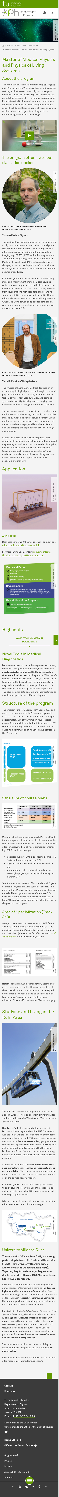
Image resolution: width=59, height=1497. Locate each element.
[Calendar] (19, 1486)
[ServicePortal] (39, 1486)
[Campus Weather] (26, 1486)
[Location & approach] (33, 1486)
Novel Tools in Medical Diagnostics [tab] (29, 640)
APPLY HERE (9, 536)
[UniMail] (46, 1486)
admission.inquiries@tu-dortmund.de (21, 545)
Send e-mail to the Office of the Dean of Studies (28, 1427)
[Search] (13, 1486)
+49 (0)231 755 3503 (25, 1416)
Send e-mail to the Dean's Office (20, 1422)
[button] (56, 640)
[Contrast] (44, 13)
